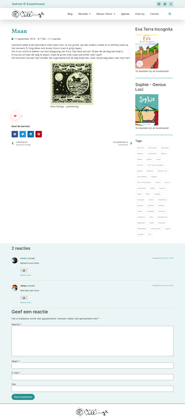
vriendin (140, 234)
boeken (140, 153)
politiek (151, 205)
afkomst (140, 148)
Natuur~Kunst (104, 13)
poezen (140, 205)
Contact (154, 13)
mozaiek (140, 200)
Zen (149, 234)
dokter (149, 159)
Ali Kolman (152, 148)
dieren (139, 159)
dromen (140, 165)
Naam (16, 361)
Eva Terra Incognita (155, 165)
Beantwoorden (25, 275)
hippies (154, 177)
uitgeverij (141, 223)
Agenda (125, 13)
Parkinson (162, 200)
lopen (139, 194)
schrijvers (141, 217)
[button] (170, 14)
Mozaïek (83, 13)
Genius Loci (162, 171)
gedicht (150, 171)
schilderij (150, 211)
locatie (162, 188)
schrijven (162, 211)
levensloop (141, 188)
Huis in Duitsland (144, 182)
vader (151, 223)
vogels (167, 228)
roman (139, 211)
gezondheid (142, 177)
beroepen (165, 148)
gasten (140, 171)
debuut (163, 153)
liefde (152, 188)
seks (151, 217)
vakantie (161, 223)
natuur (151, 200)
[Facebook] (159, 4)
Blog (70, 13)
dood (158, 159)
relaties (161, 205)
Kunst (167, 182)
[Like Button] (15, 116)
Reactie (17, 324)
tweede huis (163, 217)
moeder (157, 194)
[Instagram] (170, 4)
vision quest (155, 228)
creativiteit (152, 153)
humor (157, 182)
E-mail (16, 373)
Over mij (139, 13)
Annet (23, 258)
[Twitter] (165, 4)
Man (148, 194)
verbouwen (141, 228)
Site (14, 384)
